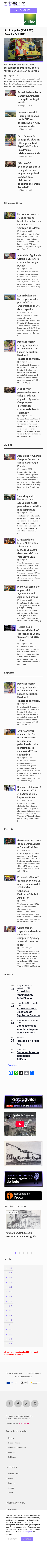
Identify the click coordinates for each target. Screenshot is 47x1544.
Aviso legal (12, 1509)
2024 (10, 1278)
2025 (10, 1273)
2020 (10, 1296)
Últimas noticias (14, 1474)
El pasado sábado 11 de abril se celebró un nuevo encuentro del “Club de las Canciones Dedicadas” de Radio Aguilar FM (28, 887)
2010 (10, 1344)
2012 (10, 1334)
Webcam (11, 1452)
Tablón (10, 1493)
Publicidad (12, 1457)
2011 (10, 1339)
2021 (10, 1292)
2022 (10, 1287)
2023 (10, 1282)
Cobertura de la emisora (17, 1448)
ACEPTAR (27, 1539)
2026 (10, 1268)
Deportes (11, 1483)
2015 (10, 1320)
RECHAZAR (12, 1539)
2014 (10, 1325)
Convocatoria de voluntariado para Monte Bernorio (27, 1029)
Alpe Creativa (24, 1423)
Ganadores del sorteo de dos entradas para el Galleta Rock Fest (29, 844)
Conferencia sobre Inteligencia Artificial (28, 1056)
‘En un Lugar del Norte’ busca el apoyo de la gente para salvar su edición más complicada (29, 503)
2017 (10, 1311)
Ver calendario (14, 1065)
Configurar (27, 1532)
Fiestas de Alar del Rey (28, 1042)
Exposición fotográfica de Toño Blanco (25, 994)
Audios (10, 1478)
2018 (10, 1306)
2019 (10, 1301)
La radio (11, 1438)
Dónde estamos (14, 1443)
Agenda (11, 1488)
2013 (10, 1330)
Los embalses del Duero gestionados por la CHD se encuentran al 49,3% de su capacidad (29, 119)
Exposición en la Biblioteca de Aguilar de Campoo (28, 1012)
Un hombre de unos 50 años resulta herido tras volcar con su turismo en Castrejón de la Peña (21, 67)
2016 (10, 1315)
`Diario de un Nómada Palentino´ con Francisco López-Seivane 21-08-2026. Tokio (29, 633)
